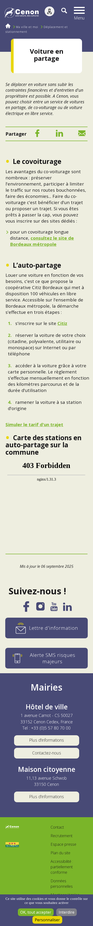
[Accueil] (22, 13)
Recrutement (61, 835)
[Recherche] (61, 13)
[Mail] (82, 134)
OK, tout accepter (35, 912)
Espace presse (63, 844)
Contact (57, 827)
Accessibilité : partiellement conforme (62, 867)
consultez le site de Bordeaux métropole (42, 241)
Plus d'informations (46, 740)
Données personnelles (62, 883)
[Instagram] (40, 608)
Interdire (66, 912)
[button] (79, 13)
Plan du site (60, 852)
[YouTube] (53, 608)
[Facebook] (37, 134)
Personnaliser (47, 919)
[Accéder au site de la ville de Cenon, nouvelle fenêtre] (12, 827)
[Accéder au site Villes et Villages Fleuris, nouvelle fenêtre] (12, 844)
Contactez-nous (46, 753)
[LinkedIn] (59, 134)
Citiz (62, 323)
